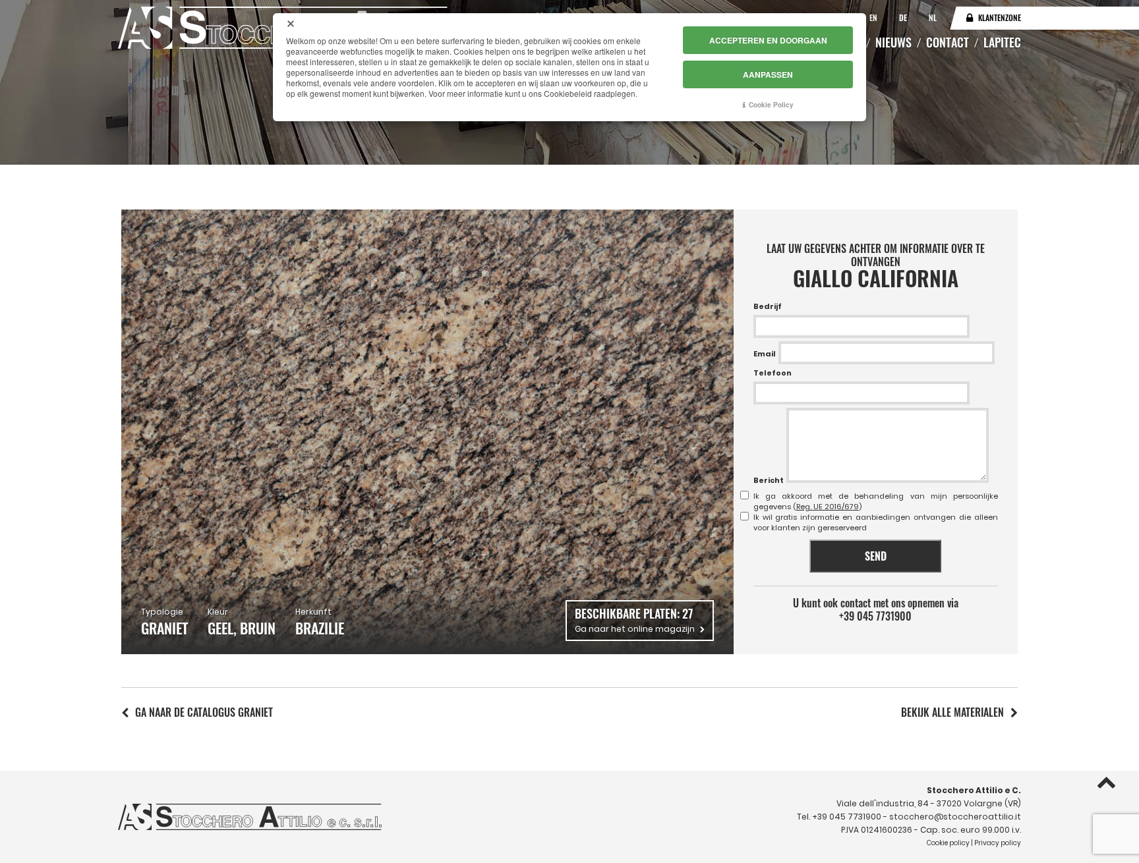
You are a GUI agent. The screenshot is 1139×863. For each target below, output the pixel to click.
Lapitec (1002, 42)
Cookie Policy (771, 104)
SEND (876, 556)
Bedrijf (767, 306)
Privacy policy (997, 843)
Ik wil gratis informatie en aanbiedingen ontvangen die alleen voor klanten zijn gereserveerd (875, 522)
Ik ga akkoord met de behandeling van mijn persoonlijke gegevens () (875, 501)
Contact (947, 42)
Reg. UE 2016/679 (827, 506)
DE (904, 17)
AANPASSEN (768, 74)
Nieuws (893, 42)
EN (874, 17)
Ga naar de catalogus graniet (204, 712)
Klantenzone (999, 17)
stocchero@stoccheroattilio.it (955, 816)
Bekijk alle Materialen (952, 712)
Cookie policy (948, 843)
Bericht (768, 480)
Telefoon (772, 373)
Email (764, 353)
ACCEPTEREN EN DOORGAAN (768, 40)
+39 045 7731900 (875, 616)
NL (933, 17)
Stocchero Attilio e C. (974, 790)
